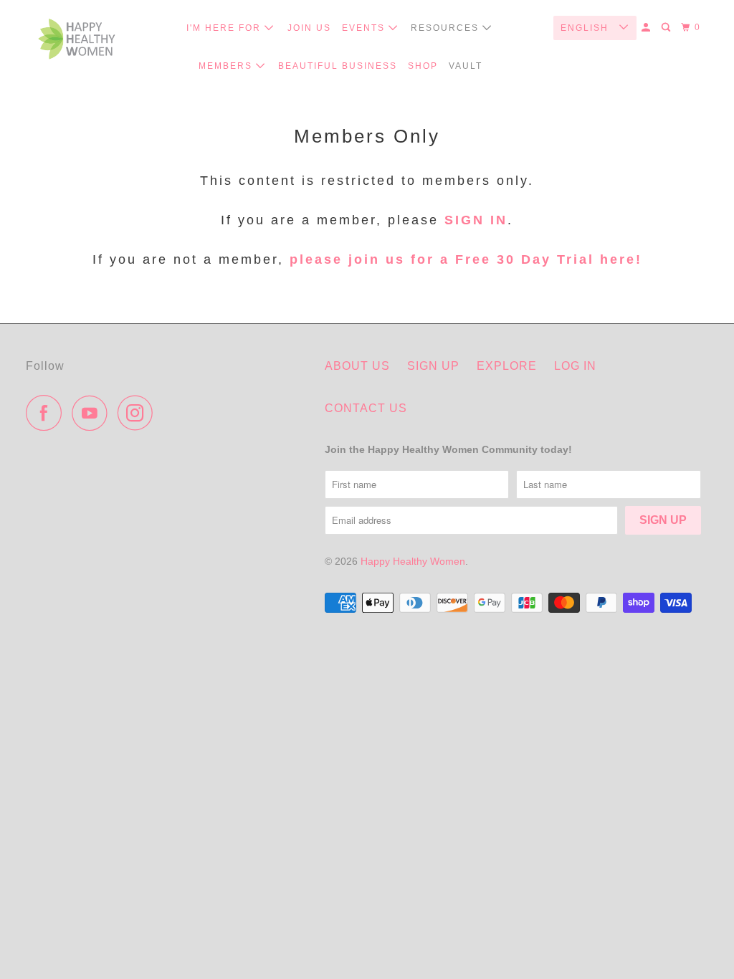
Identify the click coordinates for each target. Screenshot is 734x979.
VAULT (465, 66)
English (586, 28)
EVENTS (365, 28)
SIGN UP (433, 366)
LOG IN (575, 366)
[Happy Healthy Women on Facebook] (47, 413)
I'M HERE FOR (225, 28)
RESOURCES (446, 28)
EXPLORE (507, 366)
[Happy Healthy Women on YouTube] (93, 413)
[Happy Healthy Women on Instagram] (139, 413)
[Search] (667, 27)
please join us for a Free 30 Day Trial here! (463, 259)
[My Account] (647, 27)
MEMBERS (227, 66)
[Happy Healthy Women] (77, 43)
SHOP (423, 66)
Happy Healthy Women (413, 561)
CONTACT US (366, 408)
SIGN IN (475, 220)
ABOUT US (357, 366)
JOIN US (309, 28)
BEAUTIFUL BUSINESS (337, 66)
